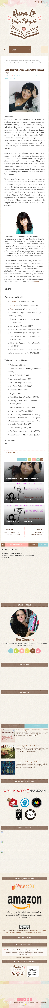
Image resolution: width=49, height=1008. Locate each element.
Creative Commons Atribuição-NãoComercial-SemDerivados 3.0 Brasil (26, 931)
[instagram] (41, 2)
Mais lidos (13, 726)
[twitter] (35, 2)
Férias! (12, 305)
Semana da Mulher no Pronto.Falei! (19, 521)
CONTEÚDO (36, 726)
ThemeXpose (6, 1002)
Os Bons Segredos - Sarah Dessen (27, 746)
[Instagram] (21, 650)
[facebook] (32, 2)
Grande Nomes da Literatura (19, 60)
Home (6, 60)
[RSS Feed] (27, 650)
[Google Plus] (16, 650)
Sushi (12, 308)
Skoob (36, 281)
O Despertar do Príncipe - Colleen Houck (30, 762)
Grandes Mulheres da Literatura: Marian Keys (23, 478)
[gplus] (44, 2)
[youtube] (38, 2)
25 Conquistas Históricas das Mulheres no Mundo (24, 500)
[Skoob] (32, 650)
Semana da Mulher (10, 63)
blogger (33, 544)
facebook (43, 544)
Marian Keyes (34, 60)
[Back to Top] (31, 999)
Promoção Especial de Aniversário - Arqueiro (32, 730)
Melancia (13, 301)
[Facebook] (10, 650)
